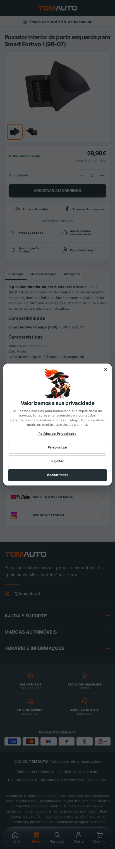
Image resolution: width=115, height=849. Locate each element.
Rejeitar (57, 461)
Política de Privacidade (58, 434)
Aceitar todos (57, 475)
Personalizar (58, 447)
